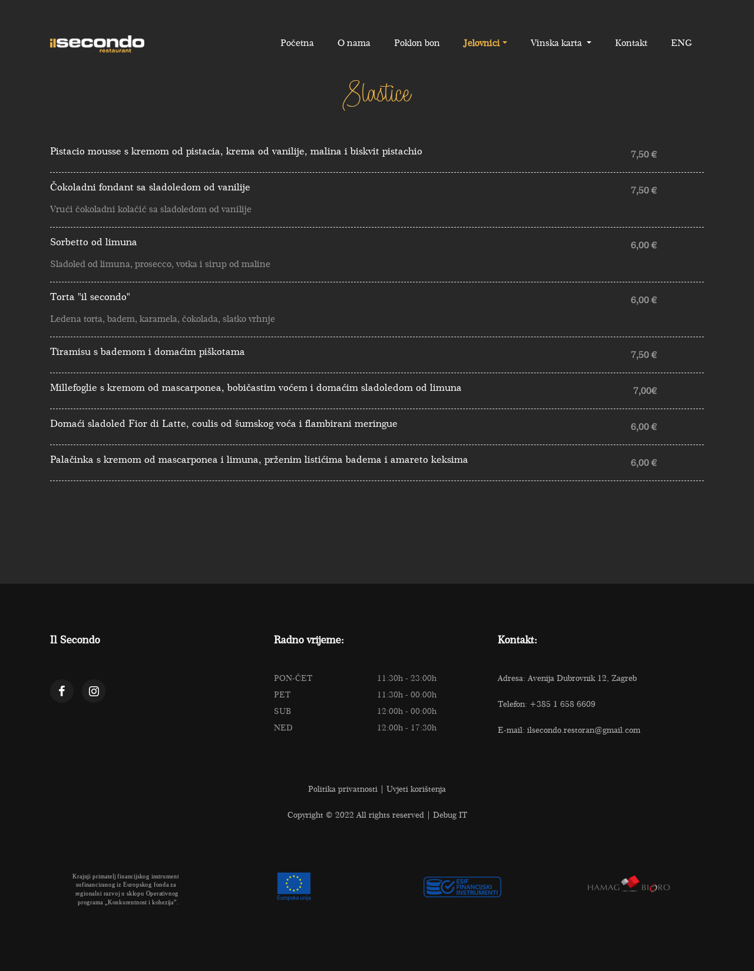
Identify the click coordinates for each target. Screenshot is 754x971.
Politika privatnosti (343, 789)
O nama (354, 42)
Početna (297, 42)
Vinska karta (557, 42)
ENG (681, 42)
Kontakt (631, 42)
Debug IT (450, 814)
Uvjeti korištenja (416, 789)
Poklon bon (417, 42)
